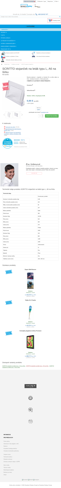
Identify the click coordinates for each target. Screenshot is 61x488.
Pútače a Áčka (5, 38)
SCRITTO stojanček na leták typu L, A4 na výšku (13, 366)
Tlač (2, 35)
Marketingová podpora (9, 470)
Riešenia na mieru (8, 472)
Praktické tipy (5, 49)
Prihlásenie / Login (41, 1)
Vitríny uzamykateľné (8, 43)
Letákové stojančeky (8, 40)
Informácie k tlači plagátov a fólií (11, 443)
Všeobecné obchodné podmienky (11, 451)
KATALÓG (4, 29)
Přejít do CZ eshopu (29, 1)
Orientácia (29, 85)
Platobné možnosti (8, 459)
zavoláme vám (44, 112)
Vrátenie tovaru (7, 454)
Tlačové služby (7, 467)
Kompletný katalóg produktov (10, 448)
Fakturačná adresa (8, 456)
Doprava (5, 446)
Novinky (3, 32)
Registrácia (50, 1)
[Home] (1, 64)
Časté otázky (7, 441)
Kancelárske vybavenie (8, 46)
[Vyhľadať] (60, 16)
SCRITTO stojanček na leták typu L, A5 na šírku (37, 366)
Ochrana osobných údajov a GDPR (12, 461)
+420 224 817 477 (43, 14)
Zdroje (5, 474)
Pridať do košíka (51, 116)
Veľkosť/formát (30, 90)
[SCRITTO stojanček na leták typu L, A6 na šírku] (9, 114)
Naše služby (6, 465)
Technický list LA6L (10, 127)
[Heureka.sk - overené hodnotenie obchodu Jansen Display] (15, 148)
